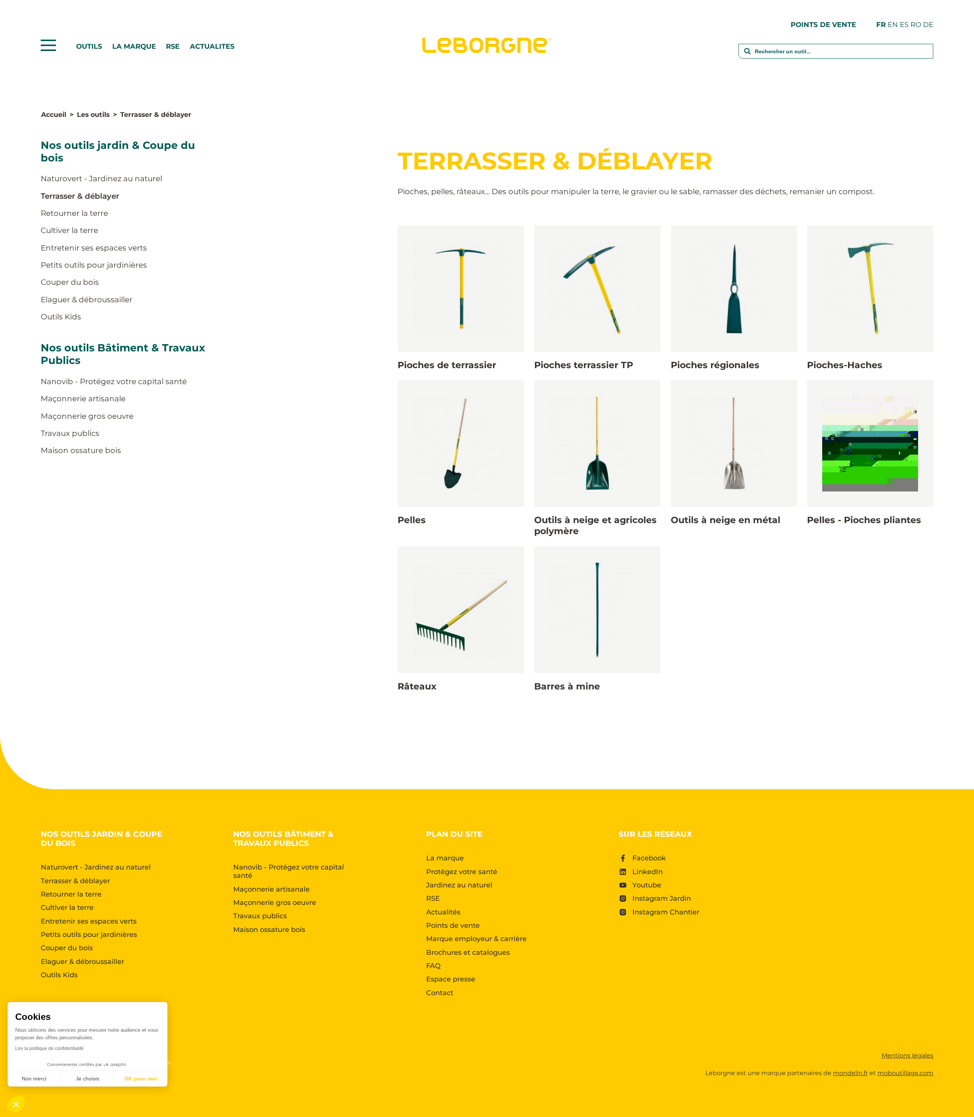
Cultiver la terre (69, 230)
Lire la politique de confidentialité (49, 1048)
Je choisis (87, 1079)
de (928, 24)
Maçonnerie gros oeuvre (87, 416)
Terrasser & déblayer (80, 196)
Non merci (34, 1079)
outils (89, 46)
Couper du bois (70, 282)
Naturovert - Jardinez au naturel (101, 178)
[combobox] (835, 56)
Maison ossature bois (81, 450)
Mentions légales (907, 1055)
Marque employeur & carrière (476, 939)
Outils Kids (61, 316)
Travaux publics (70, 433)
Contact (439, 993)
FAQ (433, 966)
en (893, 24)
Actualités (443, 912)
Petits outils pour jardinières (94, 265)
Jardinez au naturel (459, 885)
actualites (212, 46)
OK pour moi (140, 1079)
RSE (173, 46)
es (904, 24)
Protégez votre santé (461, 872)
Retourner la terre (74, 213)
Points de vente (823, 24)
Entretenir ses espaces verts (94, 247)
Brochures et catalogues (468, 952)
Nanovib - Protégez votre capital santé (114, 381)
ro (915, 24)
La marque (134, 46)
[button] (16, 1104)
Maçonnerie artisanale (83, 398)
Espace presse (450, 979)
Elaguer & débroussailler (86, 299)
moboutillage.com (905, 1073)
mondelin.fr (850, 1073)
